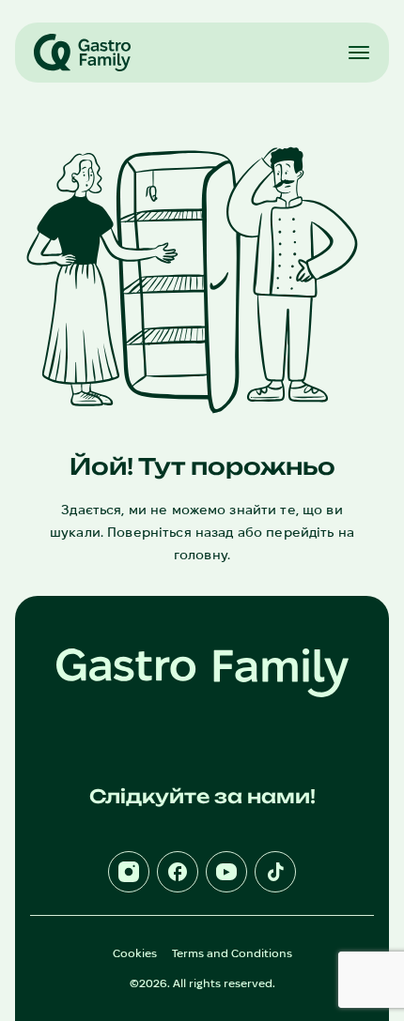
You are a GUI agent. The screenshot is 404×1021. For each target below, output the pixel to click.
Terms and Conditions (232, 953)
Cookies (135, 953)
